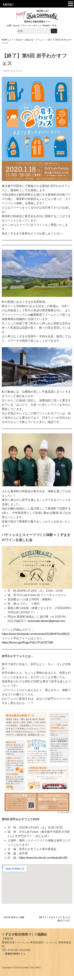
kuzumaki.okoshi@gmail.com (46, 620)
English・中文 (50, 25)
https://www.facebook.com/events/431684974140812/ (36, 633)
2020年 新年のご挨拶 (14, 917)
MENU (8, 4)
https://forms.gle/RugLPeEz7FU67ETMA (27, 642)
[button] (70, 4)
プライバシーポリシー (31, 25)
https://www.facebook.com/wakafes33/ (43, 857)
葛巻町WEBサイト (15, 953)
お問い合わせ (13, 25)
